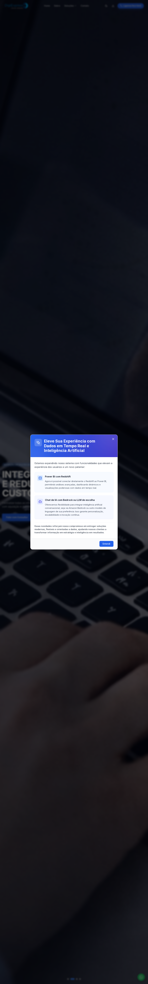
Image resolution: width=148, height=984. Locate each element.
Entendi (106, 544)
